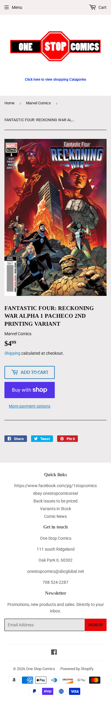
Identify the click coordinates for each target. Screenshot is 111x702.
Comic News (55, 516)
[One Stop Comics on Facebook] (54, 653)
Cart (102, 7)
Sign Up (96, 625)
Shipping (12, 353)
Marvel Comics (38, 103)
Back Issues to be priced (55, 501)
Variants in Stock (55, 508)
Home (9, 103)
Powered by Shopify (77, 669)
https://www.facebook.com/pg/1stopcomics (55, 485)
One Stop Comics (40, 669)
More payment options (29, 406)
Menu (17, 7)
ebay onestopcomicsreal (55, 493)
